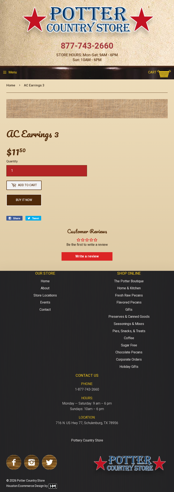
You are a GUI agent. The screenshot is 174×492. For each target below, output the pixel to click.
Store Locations (45, 295)
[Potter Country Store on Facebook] (13, 468)
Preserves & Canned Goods (129, 316)
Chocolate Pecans (128, 352)
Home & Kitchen (129, 288)
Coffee (129, 338)
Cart (152, 72)
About (45, 288)
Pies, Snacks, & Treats (128, 331)
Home (10, 85)
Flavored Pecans (129, 302)
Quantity (12, 161)
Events (45, 302)
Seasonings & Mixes (129, 323)
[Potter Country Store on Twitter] (49, 468)
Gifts (128, 309)
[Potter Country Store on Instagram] (31, 468)
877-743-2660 (87, 46)
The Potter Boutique (129, 281)
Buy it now (24, 200)
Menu (12, 72)
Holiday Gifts (128, 366)
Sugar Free (129, 345)
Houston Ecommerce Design (25, 486)
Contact (45, 309)
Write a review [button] (87, 256)
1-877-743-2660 (87, 389)
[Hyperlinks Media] (52, 486)
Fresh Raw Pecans (129, 295)
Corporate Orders (129, 359)
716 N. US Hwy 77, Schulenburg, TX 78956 (87, 423)
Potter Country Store (31, 480)
